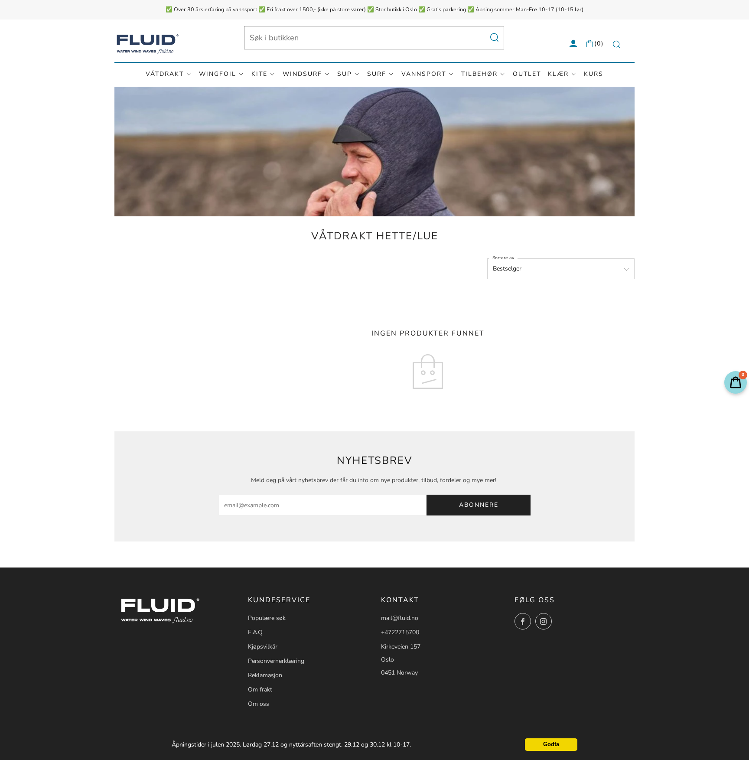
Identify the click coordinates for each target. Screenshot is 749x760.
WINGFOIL (217, 74)
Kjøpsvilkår (262, 647)
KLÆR (558, 74)
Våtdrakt (165, 74)
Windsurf (302, 74)
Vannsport (423, 74)
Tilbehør (479, 74)
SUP (344, 74)
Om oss (258, 704)
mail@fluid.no (399, 618)
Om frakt (260, 689)
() (599, 43)
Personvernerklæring (276, 661)
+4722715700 (400, 632)
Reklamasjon (265, 675)
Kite (259, 74)
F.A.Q (255, 632)
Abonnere (478, 505)
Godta (551, 744)
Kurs (593, 74)
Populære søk (267, 618)
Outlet (527, 74)
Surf (376, 74)
